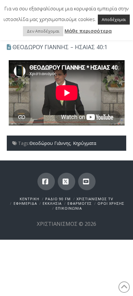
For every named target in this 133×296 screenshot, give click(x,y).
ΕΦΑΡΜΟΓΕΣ (79, 203)
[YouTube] (87, 181)
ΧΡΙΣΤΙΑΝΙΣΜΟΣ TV (95, 198)
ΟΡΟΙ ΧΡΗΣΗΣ (110, 203)
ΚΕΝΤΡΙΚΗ (29, 198)
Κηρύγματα (84, 143)
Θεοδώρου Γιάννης (49, 143)
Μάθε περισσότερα (88, 30)
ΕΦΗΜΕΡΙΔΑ (25, 203)
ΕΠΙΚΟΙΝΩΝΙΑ (69, 208)
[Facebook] (46, 181)
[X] (66, 181)
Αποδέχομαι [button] (114, 19)
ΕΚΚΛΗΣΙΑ (52, 203)
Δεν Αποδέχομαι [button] (43, 31)
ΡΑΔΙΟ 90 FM (58, 198)
